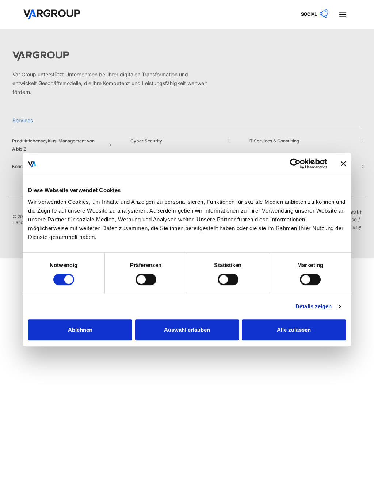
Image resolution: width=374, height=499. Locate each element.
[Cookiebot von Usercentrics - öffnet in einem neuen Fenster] (295, 163)
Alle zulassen (294, 330)
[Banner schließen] (343, 163)
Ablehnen (80, 330)
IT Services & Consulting (274, 141)
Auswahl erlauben (187, 330)
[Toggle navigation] (343, 14)
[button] (315, 14)
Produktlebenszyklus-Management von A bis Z (53, 145)
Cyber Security (146, 141)
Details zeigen (313, 306)
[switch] (146, 279)
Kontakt (352, 212)
